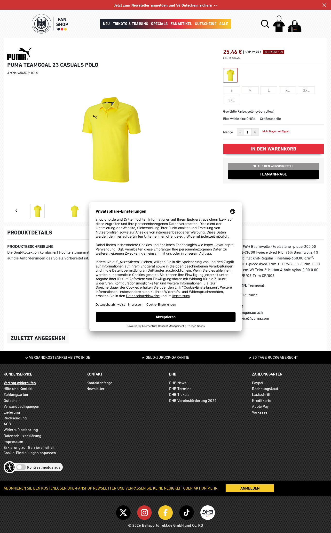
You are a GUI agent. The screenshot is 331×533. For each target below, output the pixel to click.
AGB (7, 424)
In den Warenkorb (273, 149)
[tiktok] (187, 512)
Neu (106, 24)
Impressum (13, 441)
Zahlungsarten (16, 394)
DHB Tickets (179, 394)
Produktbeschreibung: (31, 246)
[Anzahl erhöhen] (255, 132)
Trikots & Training (130, 24)
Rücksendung (15, 418)
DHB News (178, 383)
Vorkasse (259, 412)
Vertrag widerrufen (20, 383)
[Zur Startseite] (50, 23)
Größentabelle (270, 119)
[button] (265, 24)
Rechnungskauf (265, 388)
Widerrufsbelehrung (21, 429)
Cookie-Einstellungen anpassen (30, 452)
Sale (223, 24)
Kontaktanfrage (99, 383)
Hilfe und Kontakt (18, 388)
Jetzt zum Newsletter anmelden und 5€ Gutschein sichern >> (166, 5)
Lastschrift (261, 394)
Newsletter (96, 388)
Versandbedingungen (21, 406)
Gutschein (12, 400)
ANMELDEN (250, 488)
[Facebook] (166, 512)
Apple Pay (260, 406)
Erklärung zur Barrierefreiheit (29, 447)
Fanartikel (181, 24)
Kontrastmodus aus (43, 467)
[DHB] (207, 512)
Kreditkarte (261, 400)
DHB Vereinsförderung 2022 (193, 400)
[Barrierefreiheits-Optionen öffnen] (10, 467)
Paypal (257, 383)
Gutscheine (205, 24)
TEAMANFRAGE (273, 174)
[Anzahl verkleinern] (240, 132)
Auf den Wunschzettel (275, 166)
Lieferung (12, 412)
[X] (124, 512)
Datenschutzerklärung (22, 435)
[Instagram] (145, 512)
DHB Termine (180, 388)
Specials (159, 24)
